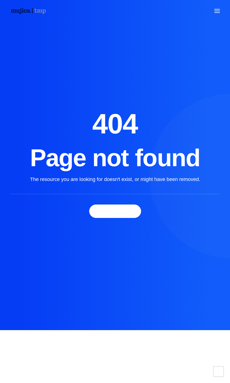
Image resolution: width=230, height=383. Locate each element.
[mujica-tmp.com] (28, 11)
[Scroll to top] (218, 371)
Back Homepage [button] (115, 211)
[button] (217, 11)
